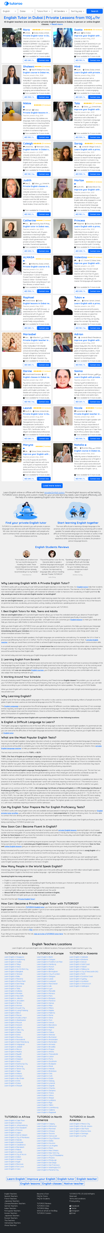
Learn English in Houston (46, 1143)
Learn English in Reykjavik (46, 1112)
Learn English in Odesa (45, 1032)
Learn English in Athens (45, 1052)
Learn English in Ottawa (46, 1131)
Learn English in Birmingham (47, 972)
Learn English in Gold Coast (79, 964)
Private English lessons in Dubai (38, 112)
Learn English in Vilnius (45, 1095)
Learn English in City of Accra (15, 1154)
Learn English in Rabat (12, 1150)
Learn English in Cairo (12, 1169)
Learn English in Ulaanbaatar (15, 1020)
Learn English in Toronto (46, 1133)
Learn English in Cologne (46, 959)
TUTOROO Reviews (44, 1203)
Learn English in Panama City (47, 1170)
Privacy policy (74, 1201)
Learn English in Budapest (46, 1064)
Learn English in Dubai (12, 1083)
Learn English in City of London (48, 974)
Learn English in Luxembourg (47, 1107)
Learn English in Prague (45, 1049)
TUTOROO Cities (43, 1206)
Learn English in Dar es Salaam (15, 1135)
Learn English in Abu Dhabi (14, 1078)
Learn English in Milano (45, 1008)
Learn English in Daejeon (13, 1059)
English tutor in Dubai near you (38, 226)
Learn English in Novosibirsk (14, 1039)
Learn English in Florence (46, 1001)
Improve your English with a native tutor (43, 454)
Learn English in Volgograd (14, 1044)
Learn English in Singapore (14, 957)
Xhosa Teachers (10, 1225)
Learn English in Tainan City (14, 1069)
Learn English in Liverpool (46, 981)
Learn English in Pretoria (13, 1130)
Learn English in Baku (12, 976)
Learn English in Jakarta (13, 998)
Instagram (75, 1211)
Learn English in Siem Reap (14, 984)
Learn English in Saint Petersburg (16, 1042)
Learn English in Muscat (13, 1022)
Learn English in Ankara (13, 1073)
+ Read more (56, 24)
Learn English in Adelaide (78, 957)
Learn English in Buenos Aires (80, 1131)
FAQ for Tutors (42, 1196)
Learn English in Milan (45, 1006)
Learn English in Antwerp (46, 1044)
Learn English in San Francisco (48, 1165)
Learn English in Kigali (12, 1162)
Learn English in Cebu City (14, 1030)
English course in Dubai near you (39, 72)
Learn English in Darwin (78, 962)
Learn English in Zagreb (45, 1086)
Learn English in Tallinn (45, 1105)
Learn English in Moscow (13, 1037)
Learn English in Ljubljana (46, 1100)
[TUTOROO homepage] (13, 3)
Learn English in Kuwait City (14, 1008)
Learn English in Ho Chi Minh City (16, 969)
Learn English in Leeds (45, 979)
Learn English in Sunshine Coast (81, 976)
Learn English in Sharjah (13, 1086)
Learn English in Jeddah (13, 1047)
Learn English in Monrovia (13, 1164)
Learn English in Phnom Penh (15, 981)
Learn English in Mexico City (79, 1124)
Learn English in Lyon (45, 989)
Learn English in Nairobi (13, 1140)
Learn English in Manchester (47, 984)
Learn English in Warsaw (46, 1035)
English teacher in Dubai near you (39, 149)
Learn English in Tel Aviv (13, 1003)
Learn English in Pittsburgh (47, 1160)
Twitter (73, 1208)
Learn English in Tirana (45, 1093)
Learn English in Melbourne (79, 969)
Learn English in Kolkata (13, 991)
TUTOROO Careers (44, 1213)
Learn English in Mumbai (13, 993)
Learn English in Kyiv (44, 1030)
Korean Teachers (10, 1213)
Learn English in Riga (44, 1103)
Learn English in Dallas (45, 1141)
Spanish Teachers (11, 1196)
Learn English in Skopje (45, 1098)
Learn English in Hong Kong (14, 959)
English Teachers (10, 1194)
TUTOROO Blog (43, 1208)
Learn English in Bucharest (47, 1037)
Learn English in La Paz (77, 1136)
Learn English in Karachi (13, 1025)
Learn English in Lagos (12, 1133)
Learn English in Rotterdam (47, 1042)
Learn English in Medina (13, 1052)
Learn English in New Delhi (14, 996)
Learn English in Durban (13, 1123)
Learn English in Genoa (45, 1003)
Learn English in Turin (44, 1020)
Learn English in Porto (45, 1059)
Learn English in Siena (45, 1018)
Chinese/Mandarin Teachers (14, 1203)
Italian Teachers (10, 1208)
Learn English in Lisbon (45, 1056)
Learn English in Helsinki (45, 1069)
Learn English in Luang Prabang (16, 1010)
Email (73, 1213)
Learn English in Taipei (12, 1071)
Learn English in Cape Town (14, 1120)
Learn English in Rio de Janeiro (80, 1126)
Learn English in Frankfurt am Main (50, 962)
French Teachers (10, 1199)
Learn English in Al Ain (12, 1081)
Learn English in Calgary (46, 1124)
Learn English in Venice (45, 1022)
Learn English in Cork (44, 1076)
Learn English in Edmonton (47, 1126)
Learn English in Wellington (79, 986)
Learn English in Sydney (78, 979)
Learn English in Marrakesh (14, 1147)
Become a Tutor (43, 1194)
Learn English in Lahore (13, 1027)
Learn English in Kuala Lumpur (15, 1018)
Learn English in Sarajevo (46, 1090)
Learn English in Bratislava (46, 1071)
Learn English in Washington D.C (49, 1167)
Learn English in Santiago (78, 1133)
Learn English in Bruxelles (46, 1047)
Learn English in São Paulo (79, 1129)
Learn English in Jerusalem (14, 1001)
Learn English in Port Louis (14, 1167)
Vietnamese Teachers (12, 1223)
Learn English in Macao (13, 1015)
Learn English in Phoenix (46, 1158)
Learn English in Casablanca (14, 1145)
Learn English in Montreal (46, 1129)
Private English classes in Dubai (38, 186)
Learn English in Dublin (45, 1078)
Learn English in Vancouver (47, 1136)
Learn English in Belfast (45, 969)
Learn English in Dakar (12, 1157)
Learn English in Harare (13, 1159)
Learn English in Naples (45, 1010)
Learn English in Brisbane (78, 959)
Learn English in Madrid (45, 1027)
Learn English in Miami (45, 1148)
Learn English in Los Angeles (47, 1146)
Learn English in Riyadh (13, 1054)
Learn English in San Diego (46, 1163)
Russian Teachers (10, 1218)
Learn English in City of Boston (48, 1138)
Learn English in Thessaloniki (47, 1054)
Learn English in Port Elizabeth (15, 1128)
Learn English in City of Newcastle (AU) (83, 972)
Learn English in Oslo (44, 1073)
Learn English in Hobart (78, 967)
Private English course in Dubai (38, 266)
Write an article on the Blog (47, 1211)
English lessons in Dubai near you (39, 303)
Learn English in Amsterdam (47, 1039)
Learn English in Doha (12, 1035)
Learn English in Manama (13, 979)
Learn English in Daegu (12, 1056)
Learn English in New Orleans (47, 1150)
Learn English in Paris (45, 996)
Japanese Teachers (11, 1201)
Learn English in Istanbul (13, 1076)
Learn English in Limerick (46, 1083)
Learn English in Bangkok (13, 972)
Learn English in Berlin (45, 957)
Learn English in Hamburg (46, 964)
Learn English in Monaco (46, 993)
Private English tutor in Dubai (37, 35)
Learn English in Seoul (12, 1061)
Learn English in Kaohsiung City (16, 1064)
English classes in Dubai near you (39, 377)
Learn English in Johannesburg (15, 1125)
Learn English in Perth (77, 974)
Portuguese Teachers (12, 1211)
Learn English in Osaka (12, 962)
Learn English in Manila (12, 1032)
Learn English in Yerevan (13, 974)
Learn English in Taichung (13, 1066)
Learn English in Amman (13, 1006)
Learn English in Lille (44, 986)
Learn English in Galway (45, 1081)
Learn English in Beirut (12, 1013)
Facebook (75, 1206)
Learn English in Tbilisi (12, 989)
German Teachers (11, 1206)
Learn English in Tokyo (12, 964)
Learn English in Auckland (78, 981)
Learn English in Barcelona (47, 1025)
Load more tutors (52, 485)
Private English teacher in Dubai (39, 340)
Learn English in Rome (45, 1015)
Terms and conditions (77, 1199)
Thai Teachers (9, 1220)
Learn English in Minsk (45, 1066)
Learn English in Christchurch (80, 984)
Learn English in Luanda (13, 1152)
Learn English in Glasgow (46, 976)
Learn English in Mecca (12, 1049)
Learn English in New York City (48, 1153)
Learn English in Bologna (46, 998)
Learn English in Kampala (13, 1142)
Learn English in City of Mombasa (16, 1137)
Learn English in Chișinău (46, 1088)
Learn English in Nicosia (13, 986)
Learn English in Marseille (46, 991)
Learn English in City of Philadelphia (50, 1155)
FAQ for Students (43, 1199)
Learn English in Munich (45, 967)
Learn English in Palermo (46, 1013)
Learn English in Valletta (46, 1110)
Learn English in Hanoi (12, 967)
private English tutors (54, 492)
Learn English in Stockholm (47, 1061)
